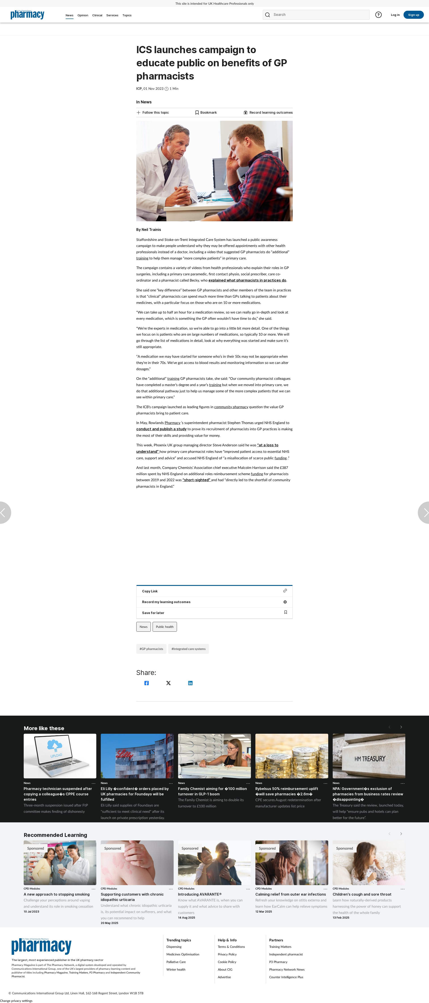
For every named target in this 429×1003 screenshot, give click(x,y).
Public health (165, 627)
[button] (400, 727)
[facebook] (147, 684)
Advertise (224, 977)
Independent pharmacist (286, 954)
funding (281, 458)
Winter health (175, 969)
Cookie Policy (227, 962)
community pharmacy (231, 407)
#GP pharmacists (151, 649)
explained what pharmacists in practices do (247, 280)
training (142, 258)
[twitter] (169, 684)
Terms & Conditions (231, 947)
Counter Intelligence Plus (286, 977)
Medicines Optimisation (182, 954)
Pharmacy (172, 422)
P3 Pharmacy (97, 972)
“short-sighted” (197, 480)
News (143, 627)
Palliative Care (176, 962)
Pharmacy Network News (287, 969)
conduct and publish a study (161, 429)
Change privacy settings (16, 1001)
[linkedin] (190, 684)
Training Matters (78, 972)
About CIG (225, 969)
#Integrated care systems (189, 649)
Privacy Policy (227, 954)
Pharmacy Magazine (56, 972)
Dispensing (173, 947)
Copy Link (150, 591)
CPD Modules (32, 888)
